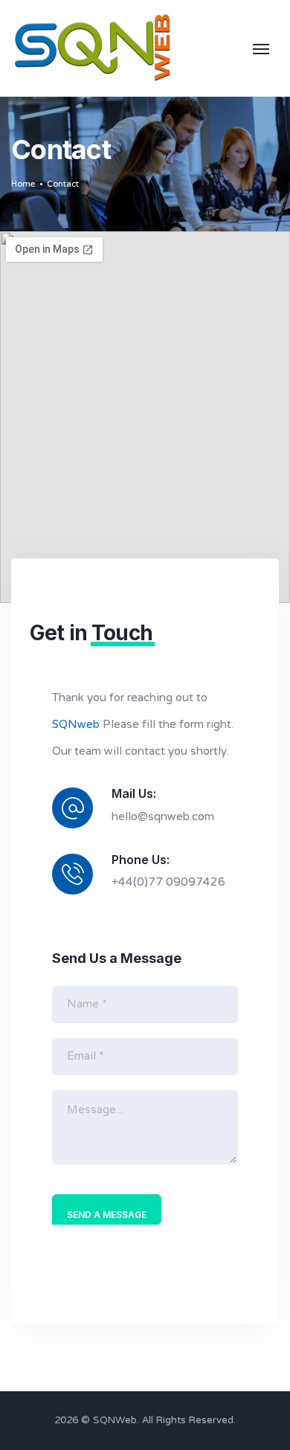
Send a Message (106, 1214)
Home (23, 184)
